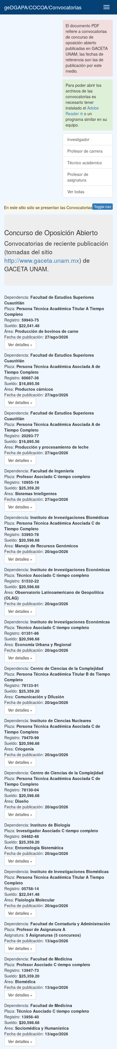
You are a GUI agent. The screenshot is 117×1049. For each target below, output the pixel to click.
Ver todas (75, 191)
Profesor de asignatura (77, 177)
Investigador (78, 139)
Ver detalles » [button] (20, 344)
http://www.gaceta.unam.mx (41, 260)
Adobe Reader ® (82, 110)
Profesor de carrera (85, 151)
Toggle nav (102, 206)
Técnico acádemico (84, 162)
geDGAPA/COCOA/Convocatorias (43, 7)
